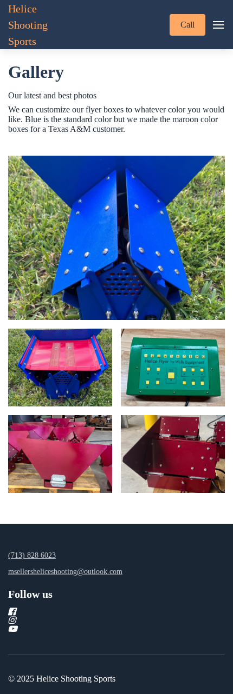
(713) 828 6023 (32, 555)
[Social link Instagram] (103, 620)
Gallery (36, 72)
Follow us (30, 594)
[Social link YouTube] (103, 628)
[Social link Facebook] (103, 611)
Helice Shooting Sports (28, 25)
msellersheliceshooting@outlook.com (65, 572)
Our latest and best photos (52, 95)
